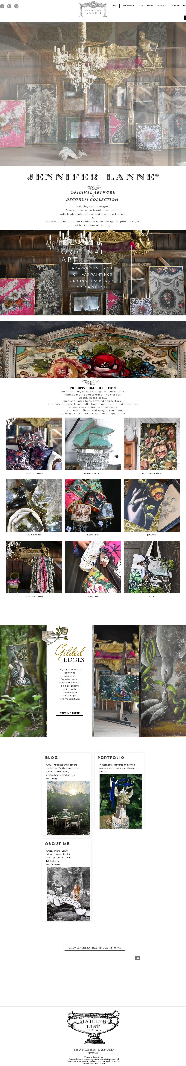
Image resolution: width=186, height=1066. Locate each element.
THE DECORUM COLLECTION (93, 388)
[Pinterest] (9, 6)
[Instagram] (16, 6)
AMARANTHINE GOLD (93, 268)
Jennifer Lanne (60, 851)
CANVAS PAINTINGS (92, 274)
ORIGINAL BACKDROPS (93, 281)
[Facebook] (2, 6)
